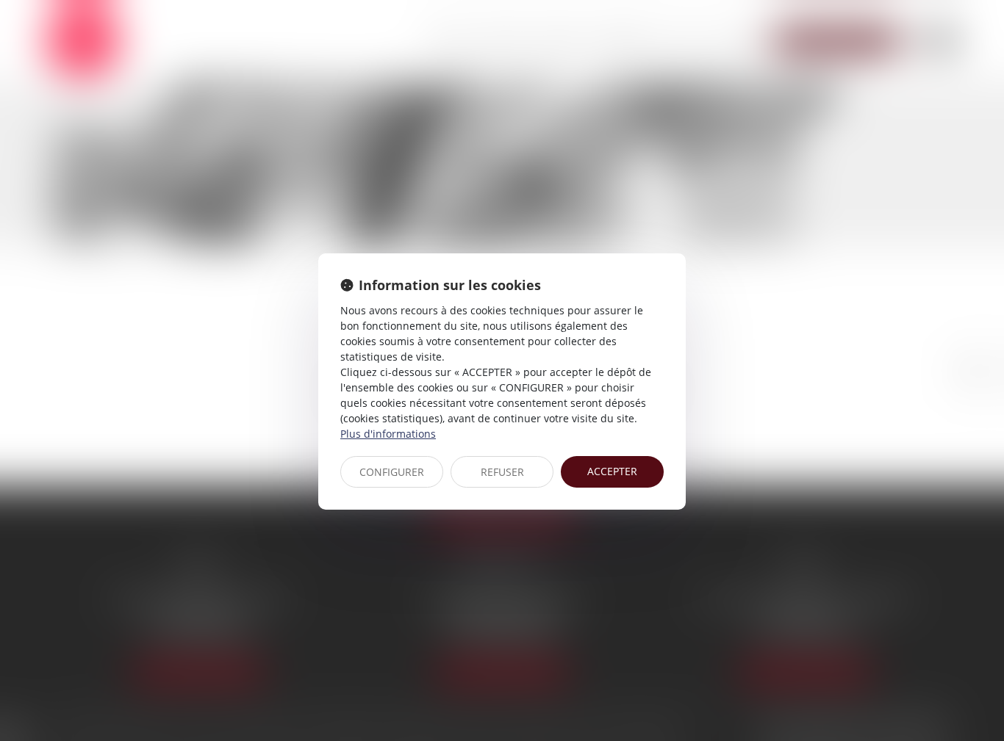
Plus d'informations (388, 434)
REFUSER (502, 472)
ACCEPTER (612, 471)
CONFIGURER (391, 472)
